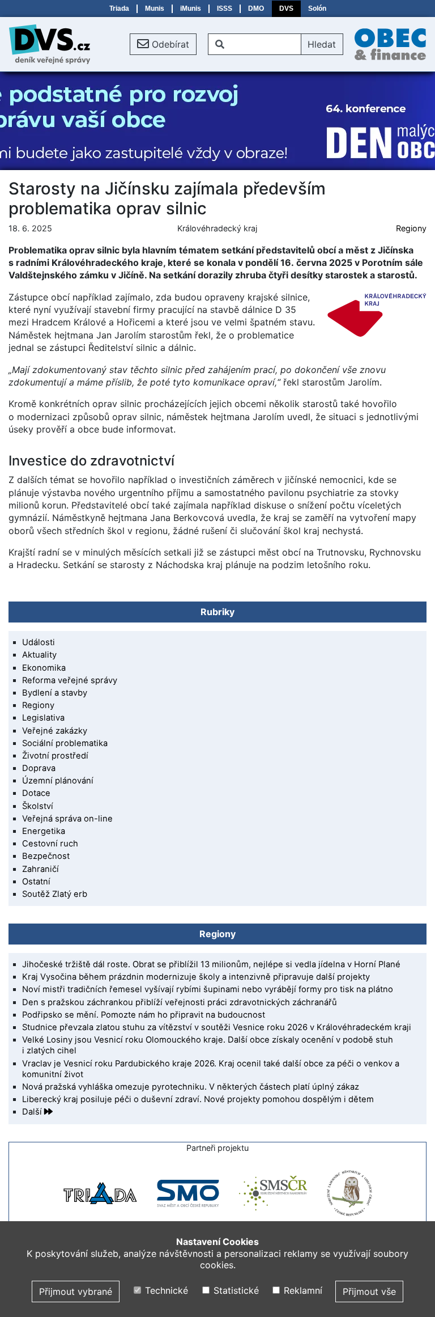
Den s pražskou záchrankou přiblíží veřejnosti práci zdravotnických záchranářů (179, 1002)
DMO (256, 8)
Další (33, 1112)
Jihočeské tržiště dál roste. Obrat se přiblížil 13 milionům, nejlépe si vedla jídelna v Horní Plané (211, 964)
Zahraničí (40, 869)
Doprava (39, 768)
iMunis (190, 8)
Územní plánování (57, 781)
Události (38, 642)
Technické (165, 1290)
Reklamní (301, 1290)
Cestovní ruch (50, 844)
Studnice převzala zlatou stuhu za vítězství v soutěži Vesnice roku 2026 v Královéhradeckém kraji (216, 1027)
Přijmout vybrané (75, 1291)
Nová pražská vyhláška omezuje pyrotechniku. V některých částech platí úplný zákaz (190, 1087)
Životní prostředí (55, 756)
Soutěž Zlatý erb (54, 894)
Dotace (36, 793)
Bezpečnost (46, 856)
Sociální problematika (65, 743)
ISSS (224, 8)
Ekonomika (44, 668)
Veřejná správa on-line (67, 819)
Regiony (411, 228)
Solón (317, 8)
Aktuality (39, 655)
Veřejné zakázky (54, 731)
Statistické (234, 1290)
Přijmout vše (369, 1291)
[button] (163, 44)
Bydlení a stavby (54, 693)
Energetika (43, 831)
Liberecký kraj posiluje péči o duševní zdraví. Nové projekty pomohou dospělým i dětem (198, 1099)
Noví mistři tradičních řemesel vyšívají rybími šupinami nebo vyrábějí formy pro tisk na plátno (207, 989)
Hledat (322, 44)
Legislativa (43, 718)
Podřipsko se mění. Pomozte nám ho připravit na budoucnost (143, 1015)
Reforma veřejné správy (69, 680)
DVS (286, 8)
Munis (154, 8)
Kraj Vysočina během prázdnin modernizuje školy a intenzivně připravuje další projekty (196, 977)
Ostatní (36, 881)
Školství (37, 806)
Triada (119, 8)
